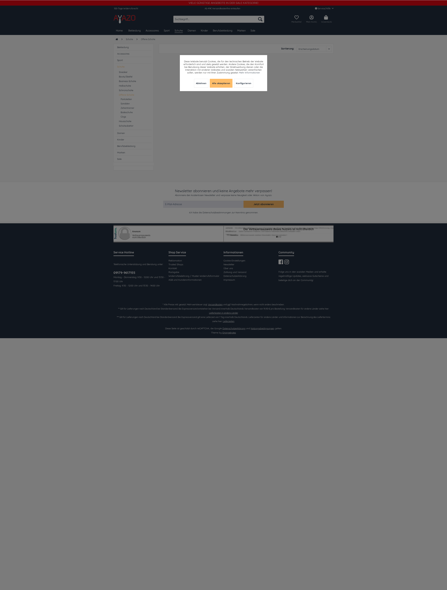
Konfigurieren (243, 83)
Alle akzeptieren (221, 83)
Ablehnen (201, 83)
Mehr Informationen (249, 72)
